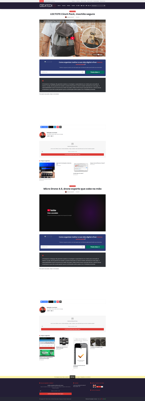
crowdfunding (72, 11)
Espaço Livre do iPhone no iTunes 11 (97, 163)
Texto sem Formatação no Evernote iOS (63, 164)
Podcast (73, 1)
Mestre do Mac (83, 1)
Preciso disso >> (95, 72)
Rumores (78, 1)
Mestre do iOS (89, 1)
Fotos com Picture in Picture (45, 178)
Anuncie (63, 5)
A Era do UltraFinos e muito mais (50, 1)
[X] (50, 136)
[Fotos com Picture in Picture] (47, 170)
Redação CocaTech (70, 17)
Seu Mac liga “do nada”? (78, 173)
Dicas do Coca (102, 1)
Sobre (59, 5)
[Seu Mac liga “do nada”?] (81, 167)
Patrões (68, 5)
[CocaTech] (47, 5)
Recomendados (96, 1)
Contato (73, 5)
